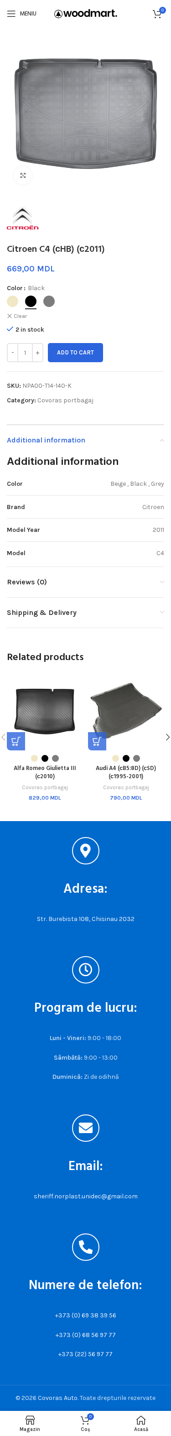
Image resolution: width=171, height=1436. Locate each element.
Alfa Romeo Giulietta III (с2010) (45, 772)
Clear (20, 316)
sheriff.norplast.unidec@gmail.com (86, 1196)
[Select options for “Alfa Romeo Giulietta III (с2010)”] (16, 741)
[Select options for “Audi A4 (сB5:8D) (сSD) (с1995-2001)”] (97, 741)
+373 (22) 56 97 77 (85, 1354)
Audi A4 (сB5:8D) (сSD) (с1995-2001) (126, 772)
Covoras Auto (58, 1398)
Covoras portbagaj (65, 400)
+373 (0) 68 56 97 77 (86, 1335)
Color (15, 288)
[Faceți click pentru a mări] (23, 175)
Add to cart (75, 352)
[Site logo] (85, 13)
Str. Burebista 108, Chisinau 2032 (86, 919)
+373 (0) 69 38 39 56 (85, 1315)
